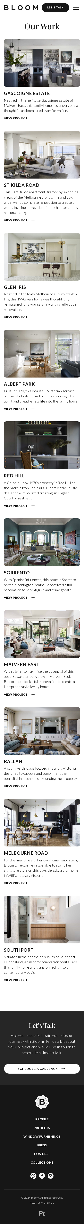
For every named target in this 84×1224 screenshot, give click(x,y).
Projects (42, 1128)
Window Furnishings (42, 1136)
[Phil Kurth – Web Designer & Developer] (42, 1214)
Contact (42, 1154)
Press (42, 1145)
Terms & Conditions (42, 1203)
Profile (41, 1119)
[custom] (33, 1176)
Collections (42, 1162)
